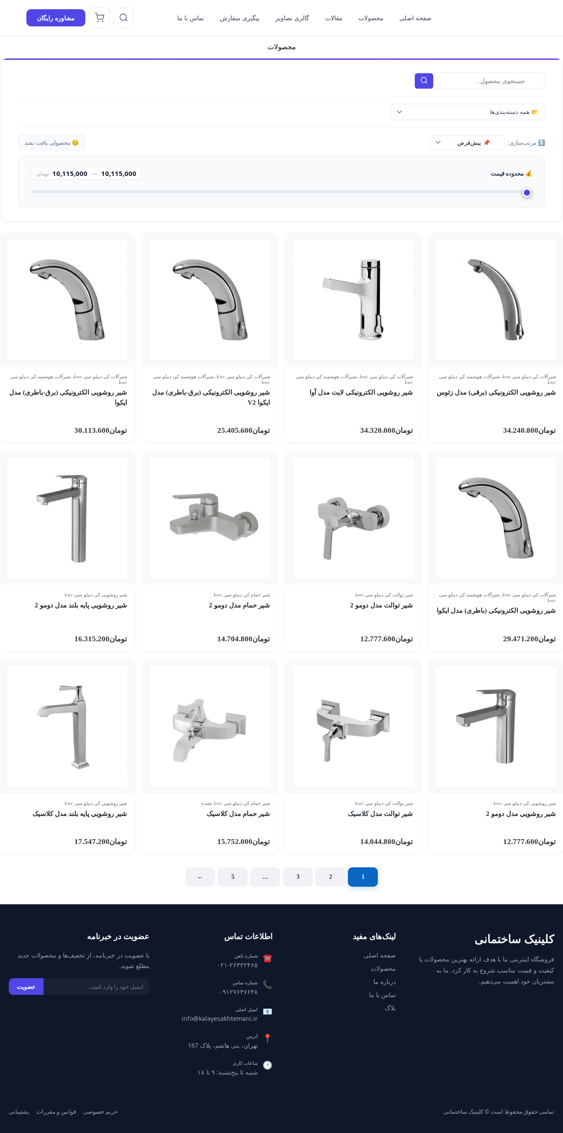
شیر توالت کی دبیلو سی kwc (384, 594)
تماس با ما (190, 18)
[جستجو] (123, 17)
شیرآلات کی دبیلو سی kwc (529, 376)
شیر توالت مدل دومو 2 (381, 605)
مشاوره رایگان (56, 18)
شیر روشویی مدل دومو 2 (521, 813)
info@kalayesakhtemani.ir (220, 1018)
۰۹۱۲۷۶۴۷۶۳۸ (238, 991)
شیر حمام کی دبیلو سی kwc (242, 594)
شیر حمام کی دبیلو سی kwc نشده (235, 803)
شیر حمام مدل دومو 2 (239, 605)
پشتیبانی (19, 1111)
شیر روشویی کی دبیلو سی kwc (96, 594)
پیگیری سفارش (240, 18)
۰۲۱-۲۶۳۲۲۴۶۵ (237, 965)
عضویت (26, 986)
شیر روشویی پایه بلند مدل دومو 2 (81, 605)
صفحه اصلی (415, 18)
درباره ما (384, 981)
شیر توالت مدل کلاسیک (380, 813)
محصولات (371, 18)
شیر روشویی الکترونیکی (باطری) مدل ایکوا (496, 610)
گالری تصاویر (292, 18)
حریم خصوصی (100, 1111)
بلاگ (390, 1008)
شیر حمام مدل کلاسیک (238, 813)
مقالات (334, 18)
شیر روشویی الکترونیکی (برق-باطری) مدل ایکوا (68, 397)
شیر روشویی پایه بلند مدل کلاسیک (80, 813)
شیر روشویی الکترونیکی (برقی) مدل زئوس (496, 392)
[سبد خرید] (99, 17)
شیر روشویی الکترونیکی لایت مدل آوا (361, 392)
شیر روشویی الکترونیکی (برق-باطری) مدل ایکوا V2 (211, 397)
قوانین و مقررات (56, 1111)
